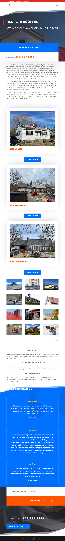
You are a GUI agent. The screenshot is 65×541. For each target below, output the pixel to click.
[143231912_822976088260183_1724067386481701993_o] (14, 290)
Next (56, 341)
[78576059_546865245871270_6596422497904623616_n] (32, 319)
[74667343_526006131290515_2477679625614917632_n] (50, 319)
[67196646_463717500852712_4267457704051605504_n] (50, 334)
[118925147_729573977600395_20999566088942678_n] (14, 304)
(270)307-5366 (33, 517)
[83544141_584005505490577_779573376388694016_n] (14, 319)
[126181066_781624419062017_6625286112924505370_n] (32, 290)
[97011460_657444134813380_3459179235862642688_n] (50, 304)
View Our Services (18, 527)
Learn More (32, 160)
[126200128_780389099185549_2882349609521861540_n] (50, 290)
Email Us (34, 501)
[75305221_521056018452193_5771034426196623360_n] (14, 334)
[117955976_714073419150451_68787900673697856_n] (32, 304)
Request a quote (29, 47)
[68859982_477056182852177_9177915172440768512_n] (32, 334)
